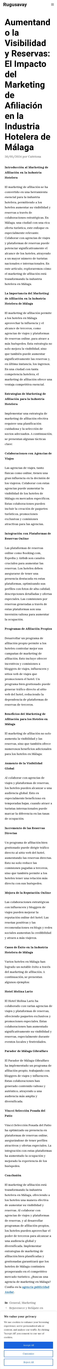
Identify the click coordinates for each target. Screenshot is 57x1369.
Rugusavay (15, 4)
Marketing (29, 1303)
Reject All (29, 1362)
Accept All (28, 1345)
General (14, 1303)
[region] (28, 1340)
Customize (28, 1353)
